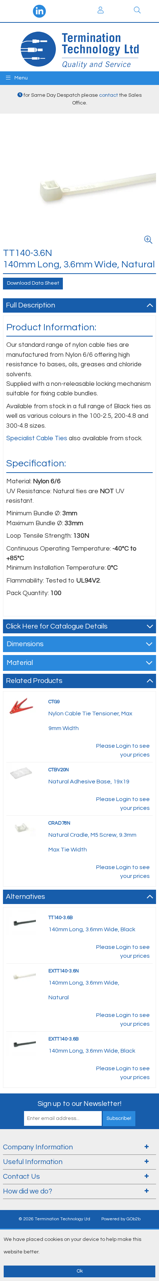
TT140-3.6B (60, 917)
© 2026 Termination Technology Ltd (54, 1219)
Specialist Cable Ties (36, 438)
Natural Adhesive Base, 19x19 (88, 781)
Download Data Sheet (33, 283)
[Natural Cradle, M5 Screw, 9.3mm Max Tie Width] (21, 827)
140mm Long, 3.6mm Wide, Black (91, 929)
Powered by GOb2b (121, 1219)
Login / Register (100, 11)
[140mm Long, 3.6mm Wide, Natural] (21, 975)
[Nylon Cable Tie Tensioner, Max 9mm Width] (21, 706)
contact (108, 95)
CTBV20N (58, 769)
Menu (20, 78)
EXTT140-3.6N (63, 971)
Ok (80, 1271)
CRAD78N (59, 823)
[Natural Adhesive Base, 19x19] (21, 772)
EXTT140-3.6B (63, 1039)
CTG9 (54, 701)
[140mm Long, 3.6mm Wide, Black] (21, 922)
